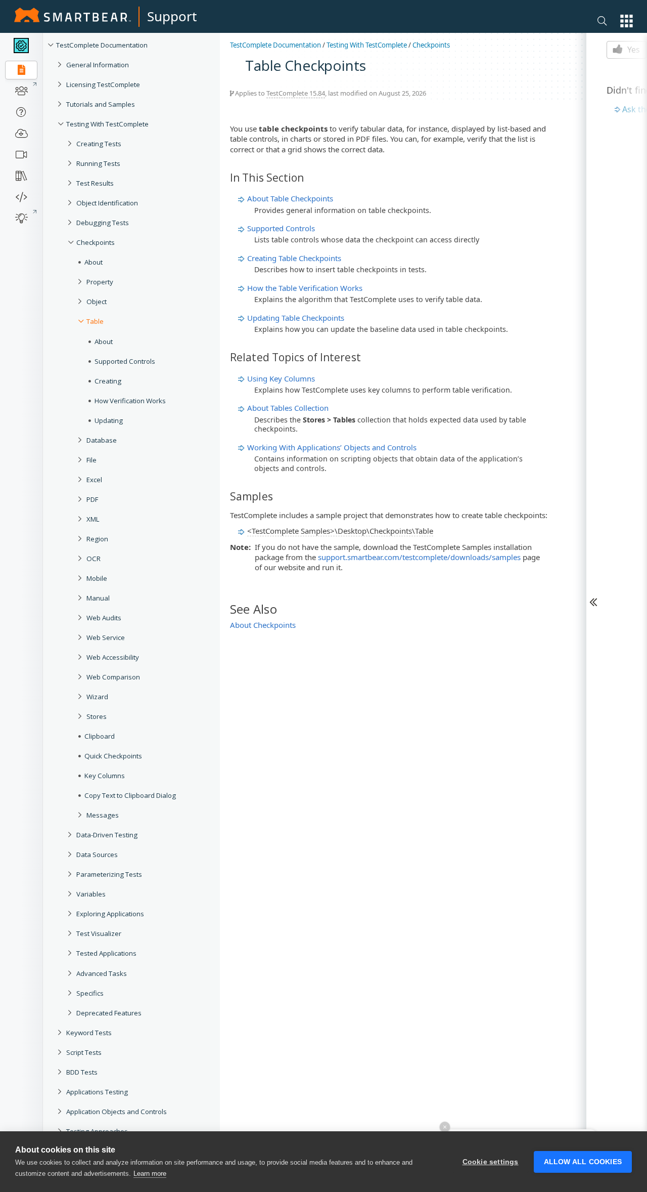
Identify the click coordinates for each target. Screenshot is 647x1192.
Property (99, 281)
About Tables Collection (288, 408)
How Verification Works (130, 400)
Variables (91, 894)
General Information (97, 64)
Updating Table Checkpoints (295, 318)
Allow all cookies (583, 1162)
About (93, 262)
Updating (109, 420)
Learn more (149, 1173)
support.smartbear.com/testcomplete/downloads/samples (419, 557)
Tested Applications (106, 953)
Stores (96, 716)
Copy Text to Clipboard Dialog (130, 795)
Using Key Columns (281, 378)
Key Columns (104, 775)
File (91, 459)
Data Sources (97, 854)
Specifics (90, 993)
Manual (98, 598)
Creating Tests (98, 143)
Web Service (105, 637)
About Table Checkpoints (290, 198)
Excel (94, 479)
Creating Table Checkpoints (294, 258)
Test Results (95, 183)
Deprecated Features (109, 1012)
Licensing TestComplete (103, 84)
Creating (108, 381)
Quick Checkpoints (113, 755)
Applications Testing (97, 1091)
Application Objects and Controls (116, 1111)
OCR (93, 558)
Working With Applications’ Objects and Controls (332, 447)
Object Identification (107, 202)
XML (93, 519)
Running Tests (98, 163)
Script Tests (84, 1052)
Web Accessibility (112, 657)
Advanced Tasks (101, 973)
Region (97, 538)
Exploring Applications (110, 913)
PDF (92, 499)
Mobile (96, 578)
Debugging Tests (102, 222)
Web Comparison (113, 677)
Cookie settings (491, 1162)
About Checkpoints (263, 625)
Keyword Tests (89, 1032)
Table (95, 321)
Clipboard (99, 736)
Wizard (97, 696)
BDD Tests (82, 1072)
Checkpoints (95, 242)
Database (101, 440)
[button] (626, 21)
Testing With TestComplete (107, 124)
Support (172, 16)
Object (96, 301)
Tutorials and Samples (100, 104)
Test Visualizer (98, 933)
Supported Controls (125, 361)
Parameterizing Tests (109, 874)
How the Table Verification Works (304, 288)
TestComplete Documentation (102, 45)
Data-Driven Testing (106, 834)
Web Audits (103, 617)
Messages (102, 815)
